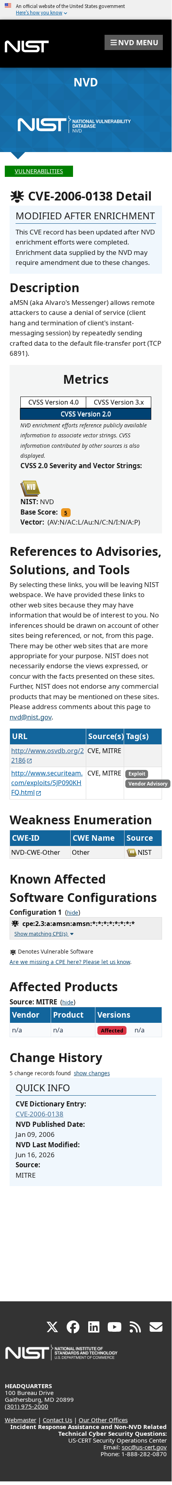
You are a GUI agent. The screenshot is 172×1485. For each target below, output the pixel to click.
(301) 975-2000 (26, 1406)
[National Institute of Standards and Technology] (62, 1356)
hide (72, 912)
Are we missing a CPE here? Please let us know (70, 962)
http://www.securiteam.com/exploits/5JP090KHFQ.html (47, 783)
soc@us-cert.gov (144, 1447)
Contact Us (57, 1420)
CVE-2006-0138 (39, 1113)
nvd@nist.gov (30, 716)
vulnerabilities (39, 171)
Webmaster (20, 1420)
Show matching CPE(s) (41, 933)
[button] (134, 42)
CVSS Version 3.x (119, 402)
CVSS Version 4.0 (53, 402)
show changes (92, 1073)
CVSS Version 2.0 (86, 413)
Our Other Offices (103, 1420)
